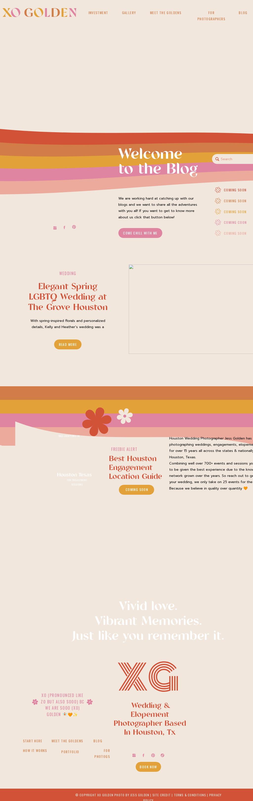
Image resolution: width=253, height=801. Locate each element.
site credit (161, 795)
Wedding (67, 273)
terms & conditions (190, 795)
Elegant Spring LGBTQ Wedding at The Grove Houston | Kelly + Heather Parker (68, 308)
